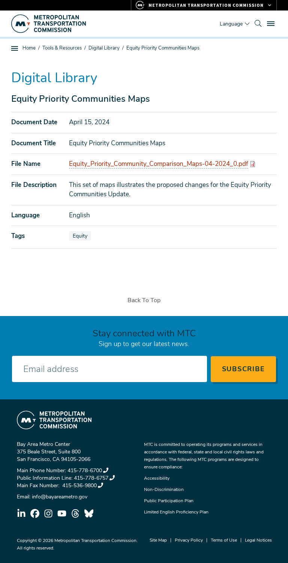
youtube (61, 513)
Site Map (158, 540)
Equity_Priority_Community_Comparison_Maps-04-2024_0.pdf (158, 164)
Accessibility (157, 478)
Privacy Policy (189, 540)
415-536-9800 (79, 485)
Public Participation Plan (169, 501)
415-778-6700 (85, 470)
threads (75, 513)
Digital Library (104, 48)
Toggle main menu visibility (271, 23)
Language (231, 23)
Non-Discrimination (164, 489)
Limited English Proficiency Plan (176, 512)
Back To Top (144, 300)
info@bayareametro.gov (59, 496)
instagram (48, 513)
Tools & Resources (62, 48)
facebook (34, 513)
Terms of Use (224, 540)
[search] (258, 23)
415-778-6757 (91, 478)
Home (29, 48)
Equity (81, 235)
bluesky (88, 513)
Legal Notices (258, 540)
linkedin (21, 513)
